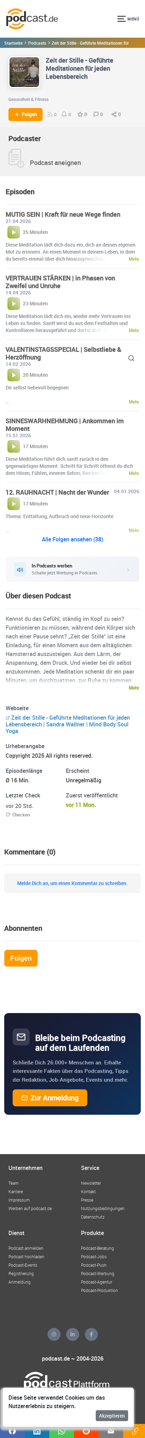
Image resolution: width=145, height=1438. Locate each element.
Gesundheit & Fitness (28, 99)
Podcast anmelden (25, 1248)
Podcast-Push (94, 1265)
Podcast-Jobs (94, 1256)
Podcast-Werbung (97, 1273)
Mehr (134, 688)
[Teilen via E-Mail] (111, 1431)
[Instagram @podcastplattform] (54, 1334)
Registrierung (21, 1273)
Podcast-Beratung (97, 1248)
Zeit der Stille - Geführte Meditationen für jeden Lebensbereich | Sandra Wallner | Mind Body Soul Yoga (68, 724)
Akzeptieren (112, 1415)
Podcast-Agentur (96, 1282)
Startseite (13, 43)
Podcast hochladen (26, 1256)
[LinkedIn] (72, 1334)
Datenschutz (93, 1217)
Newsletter (91, 1183)
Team (13, 1183)
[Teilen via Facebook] (12, 1431)
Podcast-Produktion (99, 1290)
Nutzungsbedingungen (103, 1208)
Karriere (15, 1191)
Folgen (29, 114)
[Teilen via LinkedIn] (37, 1431)
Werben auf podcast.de (30, 1208)
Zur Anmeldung (54, 1097)
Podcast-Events (22, 1265)
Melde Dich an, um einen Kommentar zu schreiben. (72, 883)
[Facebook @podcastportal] (91, 1334)
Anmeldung (19, 1282)
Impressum (19, 1200)
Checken (21, 815)
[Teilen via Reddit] (86, 1431)
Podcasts (37, 43)
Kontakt (88, 1191)
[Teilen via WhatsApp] (61, 1431)
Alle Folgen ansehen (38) (72, 539)
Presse (87, 1200)
